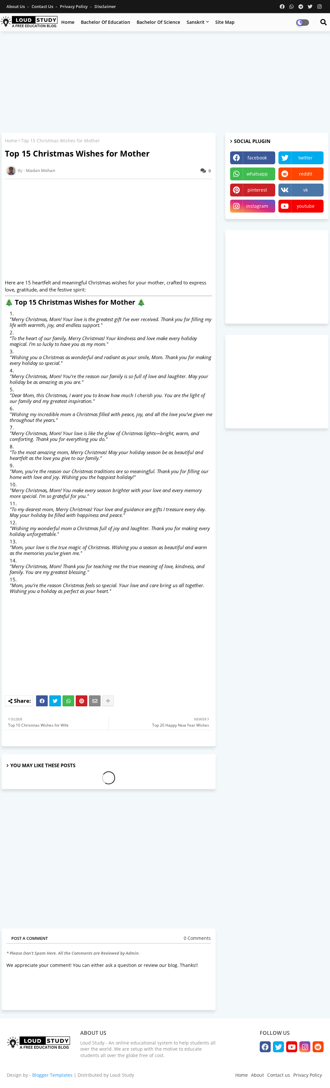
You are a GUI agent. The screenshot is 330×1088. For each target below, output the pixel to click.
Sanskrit (196, 22)
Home (67, 22)
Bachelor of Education (105, 22)
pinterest (257, 190)
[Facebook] (42, 700)
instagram (257, 206)
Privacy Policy (74, 6)
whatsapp (257, 174)
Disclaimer (105, 6)
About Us (16, 6)
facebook (257, 158)
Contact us (43, 6)
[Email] (95, 700)
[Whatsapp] (68, 700)
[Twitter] (55, 700)
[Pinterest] (81, 700)
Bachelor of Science (158, 22)
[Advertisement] (165, 83)
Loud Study (122, 1075)
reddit (305, 174)
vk (305, 190)
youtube (306, 206)
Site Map (225, 22)
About (257, 1075)
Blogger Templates (52, 1075)
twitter (305, 158)
